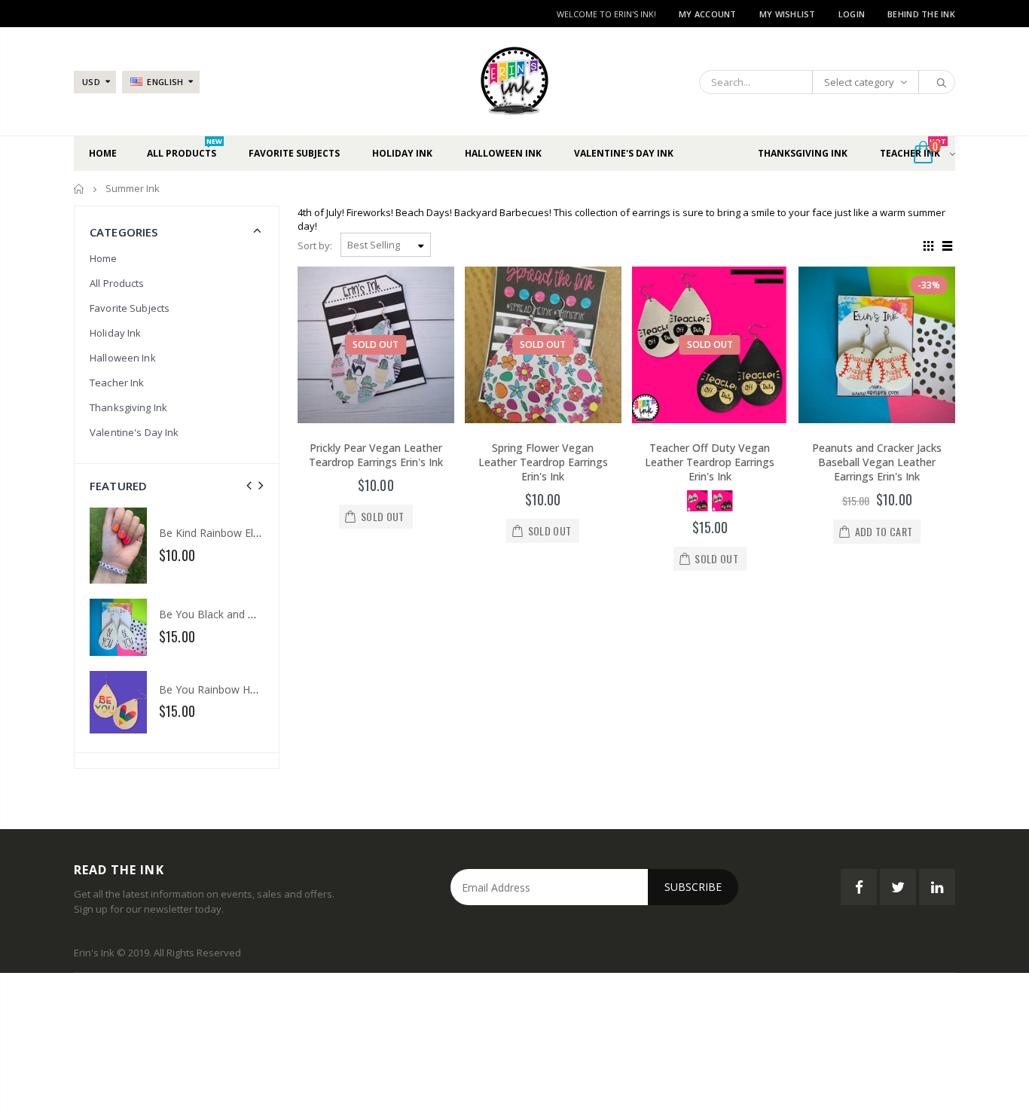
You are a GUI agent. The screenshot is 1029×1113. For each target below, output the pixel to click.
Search (936, 82)
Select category (859, 82)
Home (79, 189)
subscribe (693, 887)
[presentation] (249, 485)
